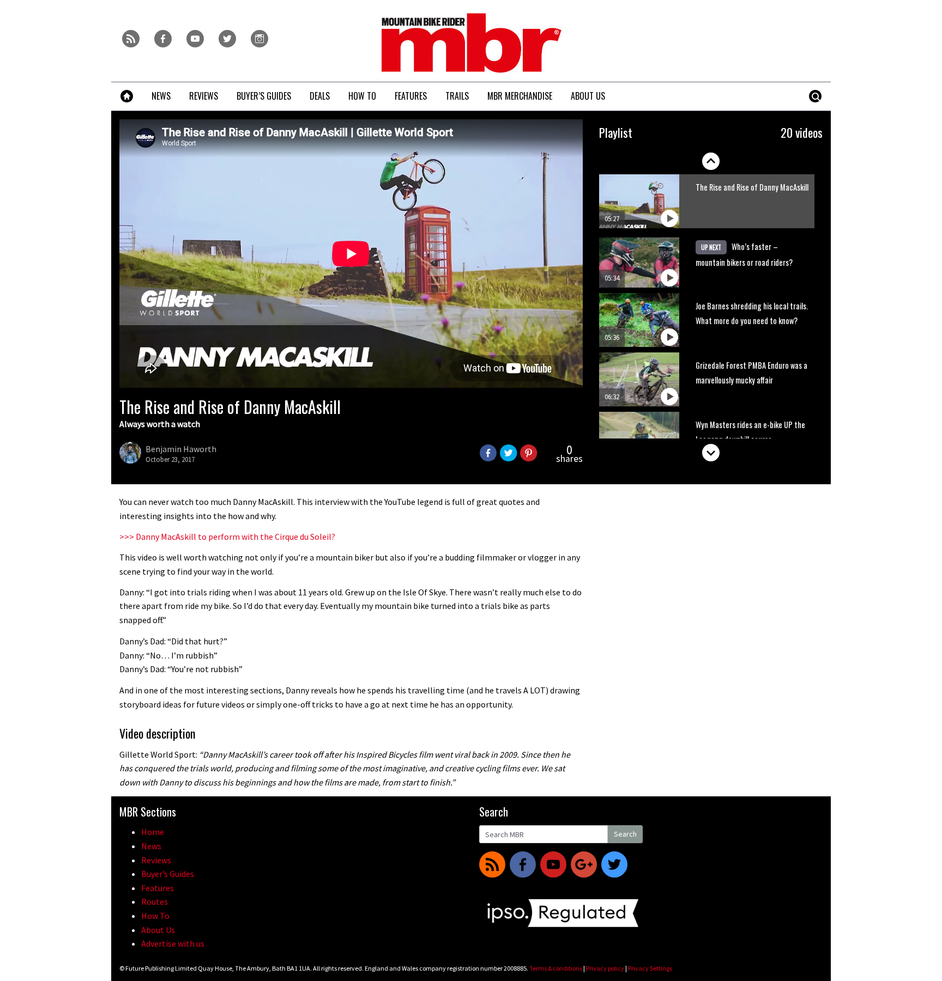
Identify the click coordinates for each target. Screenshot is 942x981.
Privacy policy (605, 968)
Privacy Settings (650, 968)
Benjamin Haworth (181, 448)
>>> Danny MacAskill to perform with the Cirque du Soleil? (227, 536)
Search (625, 834)
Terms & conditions (555, 968)
